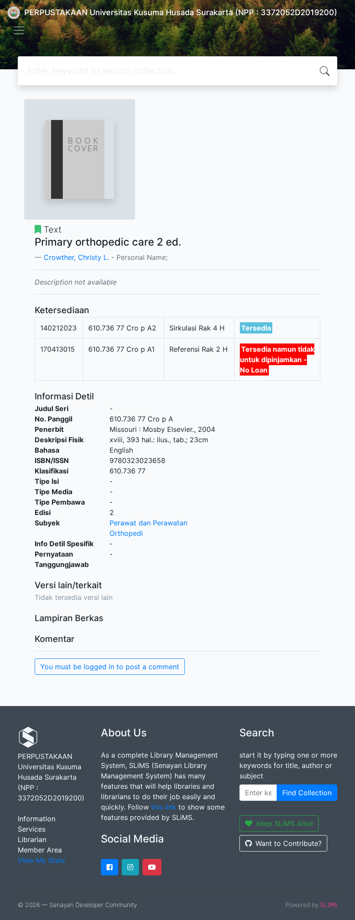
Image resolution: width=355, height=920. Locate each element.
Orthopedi (126, 533)
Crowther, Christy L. (76, 257)
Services (31, 829)
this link (163, 807)
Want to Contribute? (288, 843)
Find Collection (307, 792)
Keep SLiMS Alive (284, 823)
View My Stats (41, 860)
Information (36, 818)
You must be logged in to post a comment (109, 666)
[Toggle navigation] (19, 30)
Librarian (32, 839)
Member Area (40, 849)
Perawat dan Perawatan (148, 522)
